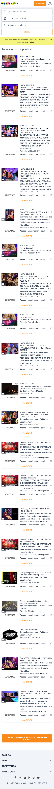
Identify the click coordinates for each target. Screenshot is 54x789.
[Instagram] (20, 777)
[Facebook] (15, 777)
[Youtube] (38, 777)
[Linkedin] (29, 777)
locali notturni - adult (25, 42)
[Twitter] (24, 777)
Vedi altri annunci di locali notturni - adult (27, 738)
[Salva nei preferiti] (51, 70)
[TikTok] (34, 777)
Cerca (27, 32)
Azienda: (30, 66)
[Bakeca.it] (16, 3)
